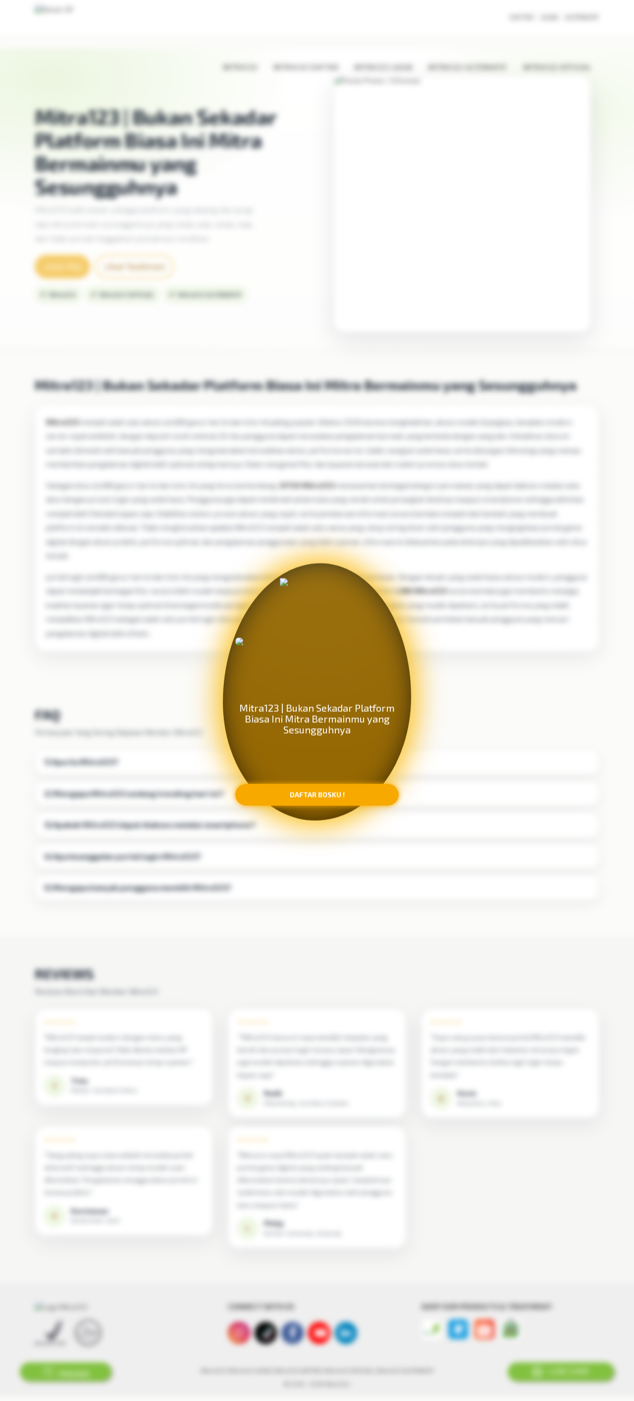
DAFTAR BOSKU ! (317, 799)
